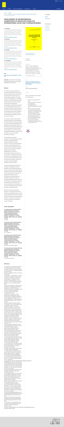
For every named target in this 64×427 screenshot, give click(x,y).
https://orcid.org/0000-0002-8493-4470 (10, 69)
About (34, 8)
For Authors (47, 28)
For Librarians (47, 29)
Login (61, 1)
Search (59, 8)
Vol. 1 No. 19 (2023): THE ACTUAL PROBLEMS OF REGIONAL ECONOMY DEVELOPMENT (20, 14)
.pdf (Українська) (30, 54)
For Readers (47, 26)
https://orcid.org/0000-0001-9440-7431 (10, 58)
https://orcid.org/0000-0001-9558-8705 (10, 37)
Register (56, 1)
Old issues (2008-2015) (18, 8)
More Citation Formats (30, 75)
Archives (9, 8)
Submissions (27, 8)
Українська (47, 18)
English (46, 16)
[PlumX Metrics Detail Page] (28, 131)
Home (5, 12)
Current (4, 8)
